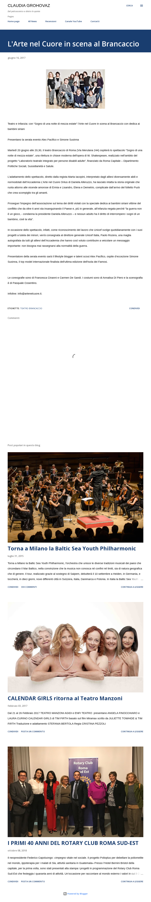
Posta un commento (33, 731)
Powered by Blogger (77, 893)
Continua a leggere (132, 587)
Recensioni (50, 21)
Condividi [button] (134, 308)
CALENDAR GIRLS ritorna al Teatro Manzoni (65, 698)
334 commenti (29, 587)
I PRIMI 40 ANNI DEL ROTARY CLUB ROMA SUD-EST (73, 843)
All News (32, 21)
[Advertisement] (75, 418)
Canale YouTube (73, 21)
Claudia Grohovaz (29, 5)
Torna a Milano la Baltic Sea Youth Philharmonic (72, 548)
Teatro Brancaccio (31, 308)
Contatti (95, 21)
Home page (13, 21)
